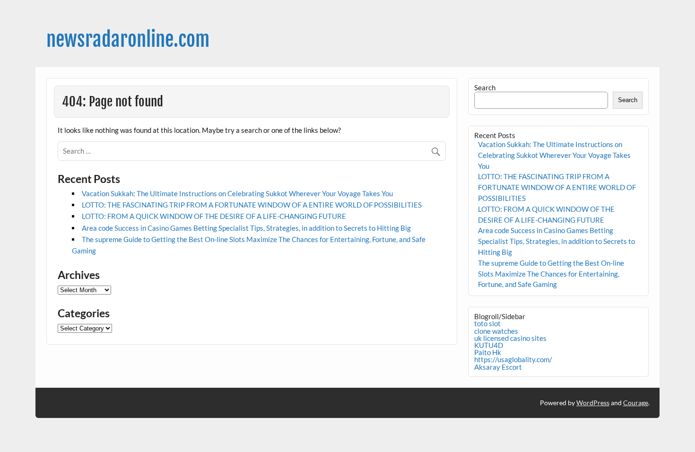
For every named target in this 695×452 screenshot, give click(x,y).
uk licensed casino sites (510, 338)
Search (484, 87)
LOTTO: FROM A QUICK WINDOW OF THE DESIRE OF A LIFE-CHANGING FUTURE (214, 216)
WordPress (592, 403)
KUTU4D (488, 345)
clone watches (496, 331)
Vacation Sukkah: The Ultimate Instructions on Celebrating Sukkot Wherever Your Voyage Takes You (237, 193)
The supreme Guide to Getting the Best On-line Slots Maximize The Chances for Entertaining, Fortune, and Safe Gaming (551, 274)
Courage (635, 403)
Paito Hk (487, 352)
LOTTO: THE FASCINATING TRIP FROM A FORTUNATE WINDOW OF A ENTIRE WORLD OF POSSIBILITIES (252, 204)
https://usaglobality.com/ (513, 359)
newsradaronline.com (127, 39)
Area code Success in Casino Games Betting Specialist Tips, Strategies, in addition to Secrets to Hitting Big (246, 228)
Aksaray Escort (498, 367)
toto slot (487, 323)
